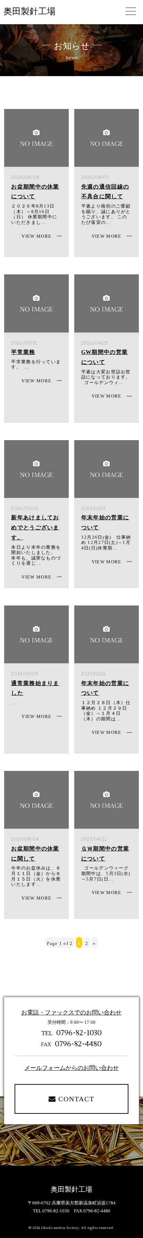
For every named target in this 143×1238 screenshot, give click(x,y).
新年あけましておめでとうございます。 (35, 527)
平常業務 (23, 352)
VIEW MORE (36, 236)
